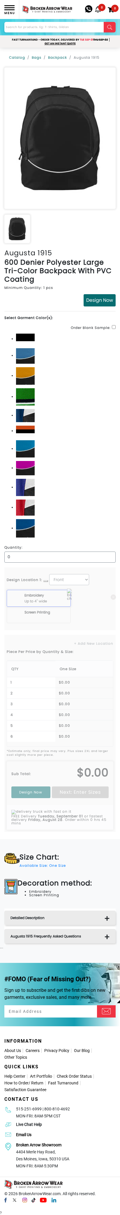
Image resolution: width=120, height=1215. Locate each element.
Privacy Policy (56, 1050)
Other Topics (15, 1057)
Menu (9, 13)
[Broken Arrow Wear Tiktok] (33, 1200)
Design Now (99, 300)
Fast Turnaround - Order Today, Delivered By (60, 39)
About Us (12, 1050)
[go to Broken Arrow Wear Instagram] (24, 1200)
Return (37, 1083)
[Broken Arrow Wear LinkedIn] (54, 1200)
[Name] (106, 1011)
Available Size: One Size (43, 865)
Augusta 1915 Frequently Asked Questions (45, 936)
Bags (36, 57)
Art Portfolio (41, 1076)
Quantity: (13, 547)
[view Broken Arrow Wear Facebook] (5, 1200)
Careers (33, 1050)
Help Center (14, 1076)
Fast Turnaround (63, 1083)
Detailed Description (27, 917)
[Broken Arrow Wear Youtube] (43, 1200)
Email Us (23, 1134)
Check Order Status (74, 1076)
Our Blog (82, 1050)
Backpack (57, 57)
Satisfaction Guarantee (25, 1089)
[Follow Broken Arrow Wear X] (14, 1200)
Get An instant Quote (60, 43)
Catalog (17, 57)
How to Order (16, 1083)
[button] (98, 9)
